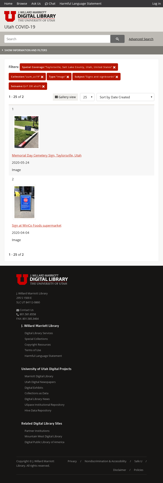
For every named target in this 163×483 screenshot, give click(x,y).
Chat (51, 3)
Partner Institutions (37, 431)
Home (8, 3)
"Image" (58, 76)
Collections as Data (36, 393)
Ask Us (36, 3)
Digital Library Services (39, 333)
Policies (138, 470)
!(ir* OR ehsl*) (26, 86)
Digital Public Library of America (44, 442)
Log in (156, 3)
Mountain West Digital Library (43, 436)
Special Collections (36, 339)
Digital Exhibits (34, 388)
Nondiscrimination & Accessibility (105, 461)
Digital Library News (37, 399)
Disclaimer (119, 470)
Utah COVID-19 (19, 27)
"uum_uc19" (26, 76)
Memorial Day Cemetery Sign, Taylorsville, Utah (47, 155)
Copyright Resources (38, 344)
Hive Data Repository (38, 410)
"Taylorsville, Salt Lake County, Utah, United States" (67, 67)
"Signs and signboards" (95, 76)
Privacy (72, 461)
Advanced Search (141, 39)
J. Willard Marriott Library (32, 293)
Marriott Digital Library (39, 376)
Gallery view (67, 97)
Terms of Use (33, 350)
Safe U (138, 461)
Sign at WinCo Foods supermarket (36, 225)
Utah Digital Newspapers (40, 382)
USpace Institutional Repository (45, 405)
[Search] (117, 39)
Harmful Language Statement (80, 3)
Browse (22, 3)
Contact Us (26, 310)
